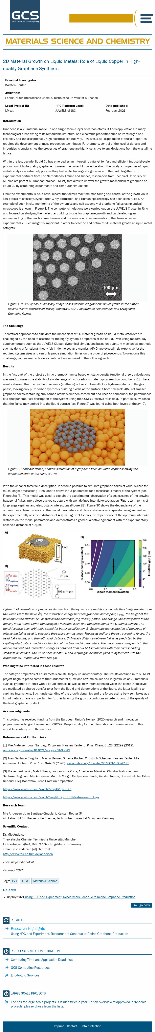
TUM (25, 881)
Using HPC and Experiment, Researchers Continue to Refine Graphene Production (79, 897)
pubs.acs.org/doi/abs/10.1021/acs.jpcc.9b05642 (36, 750)
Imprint (59, 1026)
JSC (14, 881)
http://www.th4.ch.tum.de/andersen (28, 854)
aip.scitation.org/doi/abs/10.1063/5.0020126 (98, 763)
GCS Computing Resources (30, 968)
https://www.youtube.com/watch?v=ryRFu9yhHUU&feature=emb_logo (51, 797)
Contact (72, 1026)
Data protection (91, 1026)
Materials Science (45, 881)
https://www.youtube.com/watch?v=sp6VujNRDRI (37, 789)
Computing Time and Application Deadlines (42, 960)
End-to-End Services (25, 975)
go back (144, 905)
